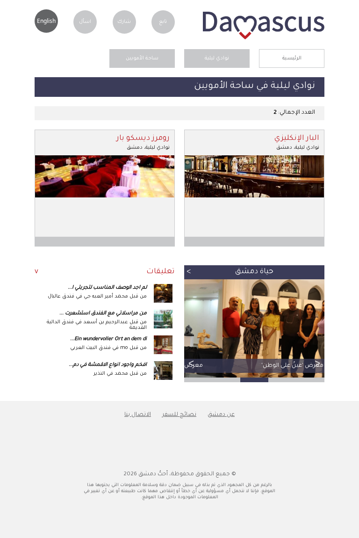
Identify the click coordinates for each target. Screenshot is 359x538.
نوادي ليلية (217, 58)
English (46, 21)
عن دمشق (221, 415)
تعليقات (160, 272)
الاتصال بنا (137, 415)
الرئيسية (292, 58)
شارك (124, 22)
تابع (163, 22)
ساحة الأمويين (142, 58)
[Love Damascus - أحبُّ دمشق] (263, 38)
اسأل (85, 22)
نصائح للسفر (179, 415)
